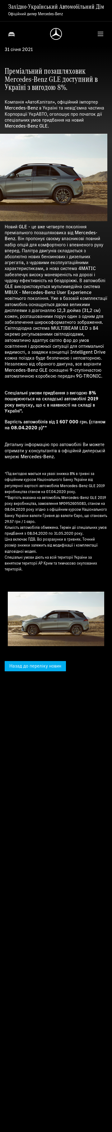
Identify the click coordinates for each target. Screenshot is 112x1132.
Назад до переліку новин (35, 666)
